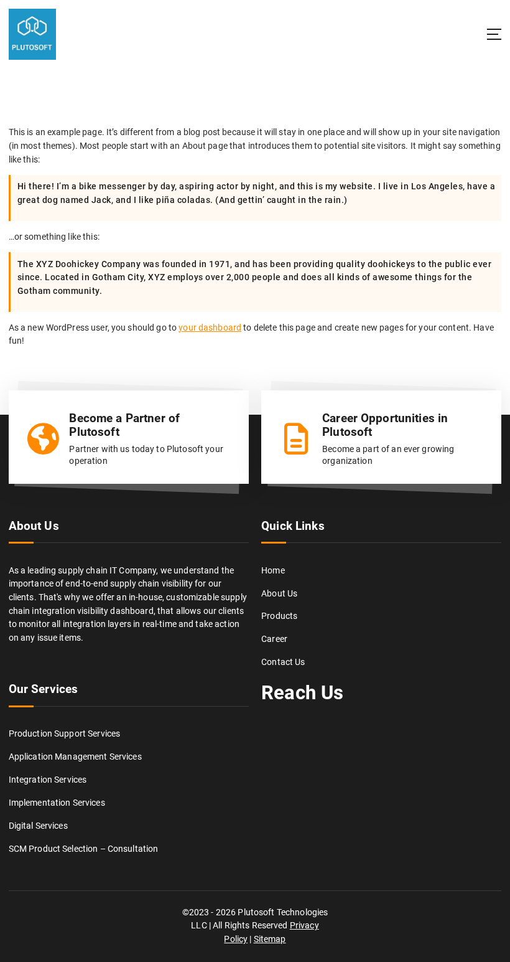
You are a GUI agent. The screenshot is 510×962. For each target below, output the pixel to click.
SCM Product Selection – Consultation (84, 849)
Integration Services (48, 780)
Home (273, 570)
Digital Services (38, 826)
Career (274, 639)
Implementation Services (57, 803)
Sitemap (270, 939)
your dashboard (209, 327)
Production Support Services (65, 733)
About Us (279, 593)
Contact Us (283, 662)
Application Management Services (75, 757)
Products (279, 616)
